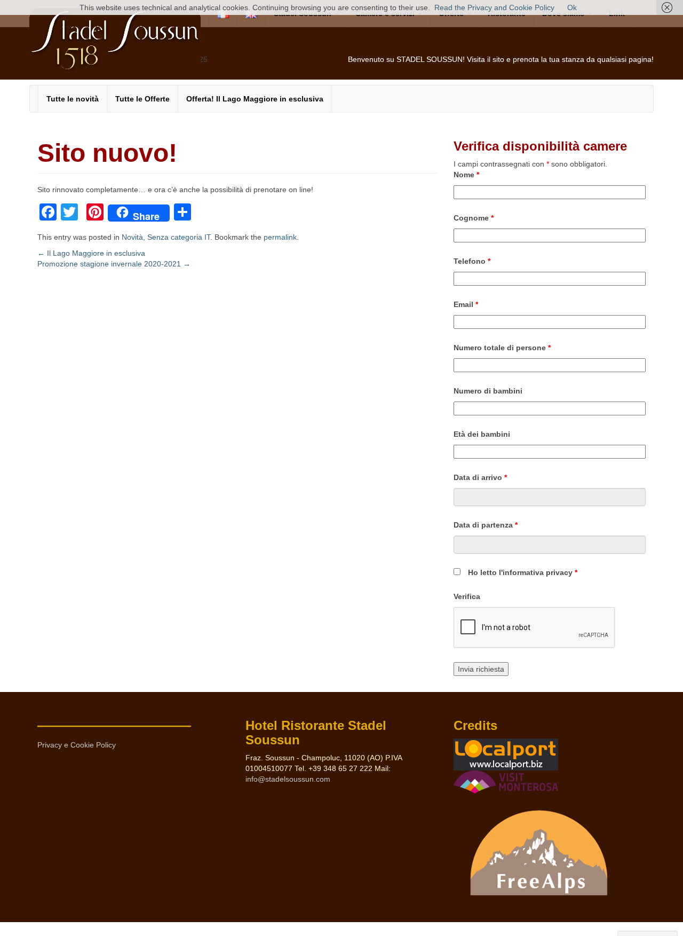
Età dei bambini (482, 434)
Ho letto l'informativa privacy (522, 572)
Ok (572, 7)
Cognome (474, 218)
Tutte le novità (72, 99)
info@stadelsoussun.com (287, 779)
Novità (132, 237)
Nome (466, 174)
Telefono (472, 261)
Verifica (467, 596)
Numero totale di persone (502, 347)
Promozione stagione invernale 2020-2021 (113, 263)
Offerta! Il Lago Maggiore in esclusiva (254, 99)
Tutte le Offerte (142, 99)
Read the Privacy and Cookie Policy (494, 7)
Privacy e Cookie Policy (76, 745)
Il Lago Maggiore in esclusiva (91, 253)
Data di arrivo (480, 477)
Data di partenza (486, 525)
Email (466, 304)
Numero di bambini (488, 391)
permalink (280, 237)
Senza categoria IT (178, 237)
